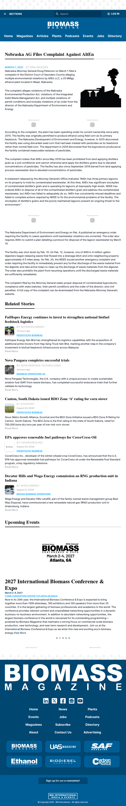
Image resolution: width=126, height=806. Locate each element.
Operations (35, 374)
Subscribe (63, 724)
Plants (56, 36)
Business (37, 335)
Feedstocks (24, 335)
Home (8, 36)
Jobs (100, 36)
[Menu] (5, 14)
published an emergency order (98, 232)
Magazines (25, 36)
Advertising (92, 732)
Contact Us (63, 732)
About (33, 732)
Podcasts (72, 36)
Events (88, 36)
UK (43, 374)
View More (20, 632)
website (9, 293)
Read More (11, 351)
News (63, 709)
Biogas (21, 494)
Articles (42, 36)
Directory (115, 36)
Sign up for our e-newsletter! (63, 780)
